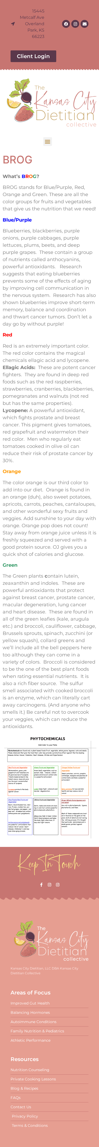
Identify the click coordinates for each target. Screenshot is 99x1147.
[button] (47, 141)
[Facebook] (66, 24)
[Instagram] (75, 24)
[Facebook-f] (41, 885)
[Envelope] (84, 24)
